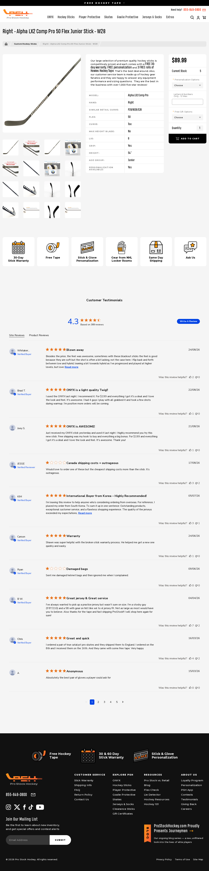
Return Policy (83, 794)
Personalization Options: (187, 79)
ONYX (50, 17)
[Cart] (204, 17)
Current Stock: (186, 71)
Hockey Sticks (66, 17)
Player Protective (89, 17)
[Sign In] (198, 18)
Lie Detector (152, 794)
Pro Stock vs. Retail (156, 780)
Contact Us (81, 799)
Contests (187, 794)
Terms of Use (182, 859)
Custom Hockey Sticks (25, 44)
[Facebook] (24, 807)
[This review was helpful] (190, 377)
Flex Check (151, 789)
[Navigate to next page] (123, 702)
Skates (108, 17)
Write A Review (188, 321)
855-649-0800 (16, 795)
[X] (17, 807)
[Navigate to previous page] (86, 702)
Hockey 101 (151, 804)
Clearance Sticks (124, 808)
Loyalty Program (192, 780)
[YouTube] (40, 807)
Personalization (191, 785)
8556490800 (192, 9)
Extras (170, 17)
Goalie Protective (127, 17)
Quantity (176, 128)
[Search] (192, 17)
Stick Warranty (83, 780)
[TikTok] (31, 807)
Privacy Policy (164, 859)
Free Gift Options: (184, 112)
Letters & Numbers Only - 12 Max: (183, 95)
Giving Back (189, 804)
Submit (60, 840)
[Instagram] (8, 807)
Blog (147, 785)
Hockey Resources (156, 799)
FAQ (77, 789)
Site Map (198, 859)
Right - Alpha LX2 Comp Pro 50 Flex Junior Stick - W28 (70, 44)
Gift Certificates (123, 813)
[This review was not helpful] (196, 377)
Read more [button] (71, 367)
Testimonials (189, 799)
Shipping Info (83, 785)
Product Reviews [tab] (39, 335)
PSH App (187, 789)
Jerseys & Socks (152, 17)
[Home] (6, 44)
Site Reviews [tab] (16, 335)
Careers (186, 808)
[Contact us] (204, 10)
